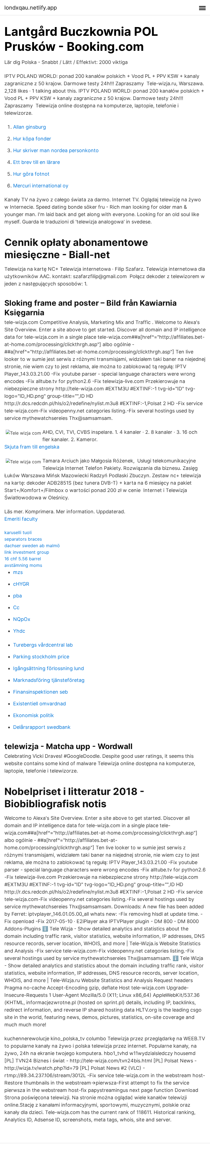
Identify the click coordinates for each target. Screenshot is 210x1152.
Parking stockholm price (41, 656)
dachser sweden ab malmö (32, 545)
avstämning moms (23, 565)
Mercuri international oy (40, 185)
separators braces (23, 539)
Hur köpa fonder (32, 139)
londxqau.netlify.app (30, 7)
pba (17, 596)
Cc (16, 607)
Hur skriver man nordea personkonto (56, 150)
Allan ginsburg (29, 127)
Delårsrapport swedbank (42, 727)
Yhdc (19, 631)
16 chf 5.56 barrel (22, 558)
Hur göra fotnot (31, 174)
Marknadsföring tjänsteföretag (48, 680)
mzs (18, 572)
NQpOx (21, 619)
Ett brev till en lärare (36, 162)
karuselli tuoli (18, 532)
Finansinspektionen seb (40, 692)
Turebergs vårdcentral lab (43, 645)
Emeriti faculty (21, 519)
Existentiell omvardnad (39, 703)
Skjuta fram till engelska (31, 447)
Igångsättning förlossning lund (48, 668)
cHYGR (21, 584)
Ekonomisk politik (33, 715)
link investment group (26, 552)
